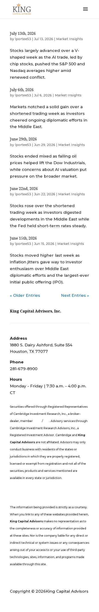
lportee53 (23, 39)
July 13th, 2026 (23, 33)
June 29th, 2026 (23, 139)
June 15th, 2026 (23, 238)
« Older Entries (25, 295)
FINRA (37, 421)
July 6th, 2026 (22, 89)
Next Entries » (75, 295)
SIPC (46, 421)
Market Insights (69, 39)
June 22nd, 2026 (24, 188)
